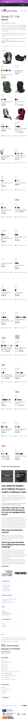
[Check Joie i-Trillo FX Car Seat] (21, 87)
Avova (2, 177)
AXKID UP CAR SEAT (6, 129)
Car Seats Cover (5, 590)
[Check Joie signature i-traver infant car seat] (7, 436)
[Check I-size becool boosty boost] (7, 245)
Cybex (16, 396)
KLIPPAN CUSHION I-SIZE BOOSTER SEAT (7, 156)
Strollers (4, 610)
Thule (16, 177)
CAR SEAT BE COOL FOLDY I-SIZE (6, 293)
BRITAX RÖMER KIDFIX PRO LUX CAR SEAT (20, 375)
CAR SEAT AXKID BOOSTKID (19, 293)
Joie (15, 96)
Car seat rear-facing (6, 585)
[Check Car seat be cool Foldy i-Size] (7, 272)
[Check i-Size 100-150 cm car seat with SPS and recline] (7, 87)
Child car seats (22, 46)
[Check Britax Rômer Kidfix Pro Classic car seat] (7, 355)
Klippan (16, 231)
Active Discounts (5, 670)
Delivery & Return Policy (6, 662)
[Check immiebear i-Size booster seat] (21, 58)
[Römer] (7, 573)
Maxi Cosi (16, 450)
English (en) (6, 697)
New (3, 623)
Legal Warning (4, 666)
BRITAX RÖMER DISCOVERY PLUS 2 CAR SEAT (7, 321)
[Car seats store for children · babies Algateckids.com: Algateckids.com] (10, 10)
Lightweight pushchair (7, 613)
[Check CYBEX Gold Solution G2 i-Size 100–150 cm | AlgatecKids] (21, 382)
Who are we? (4, 664)
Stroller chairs (4, 691)
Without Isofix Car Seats (7, 602)
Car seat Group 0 (6, 586)
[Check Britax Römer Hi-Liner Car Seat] (21, 114)
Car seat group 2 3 (6, 589)
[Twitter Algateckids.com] (21, 5)
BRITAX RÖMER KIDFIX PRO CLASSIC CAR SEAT (7, 375)
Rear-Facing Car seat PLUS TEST (9, 599)
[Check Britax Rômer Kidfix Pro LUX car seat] (21, 355)
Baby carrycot (5, 612)
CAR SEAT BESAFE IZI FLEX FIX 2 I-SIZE (20, 156)
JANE (15, 204)
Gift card (4, 626)
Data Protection (4, 668)
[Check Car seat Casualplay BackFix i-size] (21, 409)
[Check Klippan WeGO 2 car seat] (21, 217)
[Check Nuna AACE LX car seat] (7, 382)
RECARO (2, 67)
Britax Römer (17, 123)
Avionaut (16, 314)
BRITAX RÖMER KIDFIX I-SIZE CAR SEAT (20, 348)
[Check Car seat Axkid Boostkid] (21, 272)
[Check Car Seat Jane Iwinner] (21, 190)
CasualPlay (17, 423)
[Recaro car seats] (21, 573)
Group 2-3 (5, 48)
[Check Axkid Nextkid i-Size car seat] (7, 190)
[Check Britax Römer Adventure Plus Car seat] (7, 217)
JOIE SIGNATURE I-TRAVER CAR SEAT (5, 456)
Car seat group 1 (6, 588)
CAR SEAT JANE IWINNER (20, 210)
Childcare (3, 693)
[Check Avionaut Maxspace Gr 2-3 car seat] (21, 299)
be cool (2, 96)
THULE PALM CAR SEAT (20, 183)
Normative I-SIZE (5, 600)
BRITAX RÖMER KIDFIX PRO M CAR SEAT (6, 429)
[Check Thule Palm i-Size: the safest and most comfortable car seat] (21, 162)
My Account (4, 660)
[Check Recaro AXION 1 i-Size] (7, 58)
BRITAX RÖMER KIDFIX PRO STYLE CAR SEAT (6, 348)
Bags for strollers (6, 615)
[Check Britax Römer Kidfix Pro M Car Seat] (7, 409)
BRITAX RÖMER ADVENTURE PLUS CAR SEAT (6, 238)
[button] (22, 11)
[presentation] (1, 476)
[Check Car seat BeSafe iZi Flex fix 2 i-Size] (21, 135)
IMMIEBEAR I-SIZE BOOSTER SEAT (19, 71)
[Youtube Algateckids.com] (24, 5)
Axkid (2, 123)
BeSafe (16, 150)
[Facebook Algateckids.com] (19, 5)
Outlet (3, 625)
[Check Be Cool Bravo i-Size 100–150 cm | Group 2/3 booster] (21, 245)
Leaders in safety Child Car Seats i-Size (9, 46)
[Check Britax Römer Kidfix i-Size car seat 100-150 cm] (21, 328)
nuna (2, 396)
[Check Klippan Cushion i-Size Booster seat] (7, 135)
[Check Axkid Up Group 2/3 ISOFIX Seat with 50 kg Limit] (7, 114)
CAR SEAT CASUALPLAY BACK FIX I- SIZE (21, 429)
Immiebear (17, 67)
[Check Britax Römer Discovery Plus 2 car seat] (7, 299)
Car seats (3, 687)
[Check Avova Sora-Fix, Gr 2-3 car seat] (7, 162)
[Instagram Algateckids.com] (26, 5)
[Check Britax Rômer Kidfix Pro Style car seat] (7, 328)
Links (3, 4)
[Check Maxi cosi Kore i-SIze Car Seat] (21, 436)
